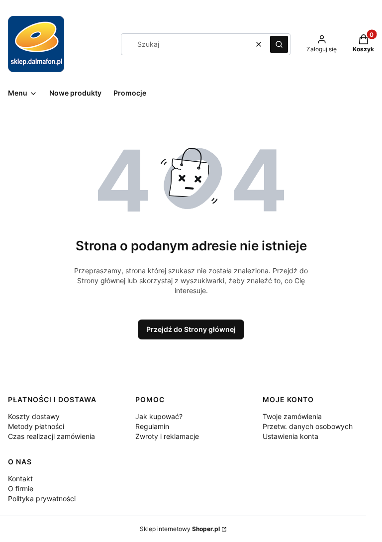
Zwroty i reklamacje (167, 436)
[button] (279, 44)
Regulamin (152, 426)
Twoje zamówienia (292, 416)
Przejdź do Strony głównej (191, 329)
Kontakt (20, 478)
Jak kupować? (159, 416)
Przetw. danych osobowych (308, 426)
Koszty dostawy (34, 416)
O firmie (20, 488)
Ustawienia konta (290, 436)
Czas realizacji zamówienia (51, 436)
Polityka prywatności (42, 498)
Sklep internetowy (180, 529)
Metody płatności (36, 426)
